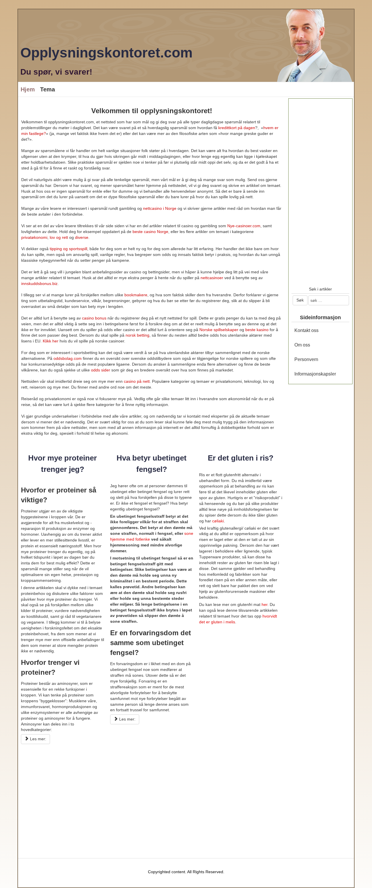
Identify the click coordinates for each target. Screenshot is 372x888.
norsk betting (137, 335)
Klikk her (50, 341)
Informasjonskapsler (315, 373)
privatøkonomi (34, 237)
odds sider (100, 370)
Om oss (302, 344)
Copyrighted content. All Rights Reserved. (186, 871)
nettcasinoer (212, 277)
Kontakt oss (306, 330)
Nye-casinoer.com (243, 225)
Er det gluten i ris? (240, 458)
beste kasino (257, 329)
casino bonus (94, 318)
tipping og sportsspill (68, 248)
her (264, 604)
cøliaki (218, 521)
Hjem (28, 89)
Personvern (306, 359)
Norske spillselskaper (218, 329)
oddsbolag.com (67, 358)
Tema (47, 89)
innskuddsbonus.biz (39, 283)
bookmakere (135, 295)
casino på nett (137, 381)
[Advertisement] (151, 793)
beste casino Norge (150, 231)
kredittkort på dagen (236, 127)
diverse (81, 237)
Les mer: (37, 739)
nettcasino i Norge (159, 208)
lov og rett (59, 237)
